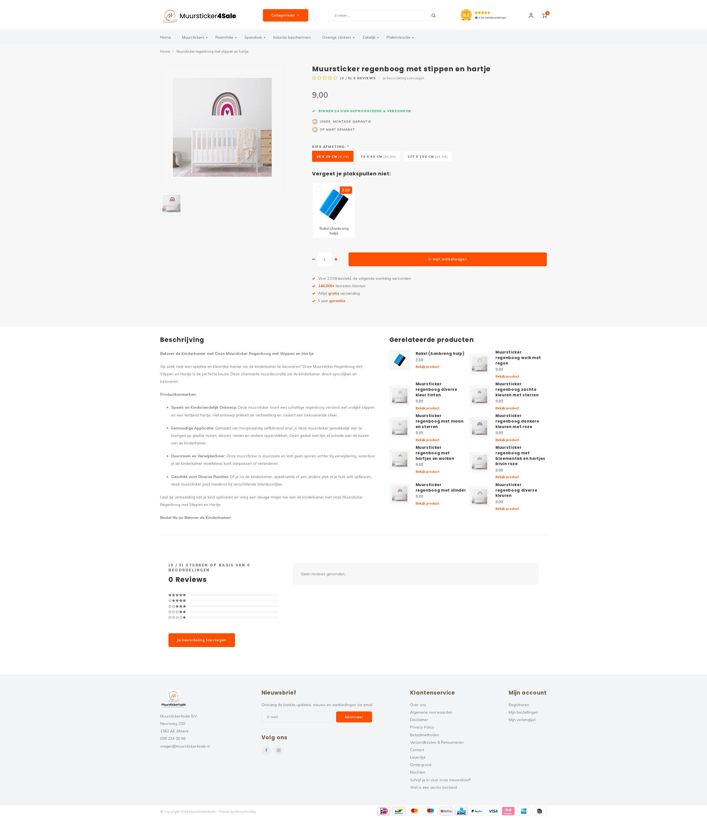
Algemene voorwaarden (431, 712)
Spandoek (253, 37)
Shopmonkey (245, 811)
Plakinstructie (398, 37)
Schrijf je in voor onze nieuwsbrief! (440, 779)
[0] (544, 15)
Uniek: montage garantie (345, 121)
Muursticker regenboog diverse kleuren (516, 490)
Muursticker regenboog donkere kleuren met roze (517, 421)
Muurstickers (193, 37)
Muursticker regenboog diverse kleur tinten (436, 389)
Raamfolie (224, 37)
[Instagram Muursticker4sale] (279, 750)
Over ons (418, 704)
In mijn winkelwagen (447, 259)
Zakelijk (369, 37)
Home (165, 37)
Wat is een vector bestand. (434, 787)
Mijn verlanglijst (522, 719)
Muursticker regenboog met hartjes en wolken (435, 453)
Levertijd (417, 757)
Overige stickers (336, 37)
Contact (417, 749)
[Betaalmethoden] (384, 811)
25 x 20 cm (332, 157)
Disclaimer (419, 719)
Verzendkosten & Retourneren (436, 742)
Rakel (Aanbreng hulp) (440, 353)
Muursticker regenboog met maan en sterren (440, 421)
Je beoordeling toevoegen (403, 78)
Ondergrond (420, 764)
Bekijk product (427, 367)
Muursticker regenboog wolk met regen (518, 358)
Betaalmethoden (424, 734)
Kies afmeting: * (330, 146)
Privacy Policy (422, 727)
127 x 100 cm (428, 157)
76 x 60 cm (378, 157)
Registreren (519, 704)
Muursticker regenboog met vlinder (441, 487)
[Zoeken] (433, 15)
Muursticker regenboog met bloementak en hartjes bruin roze (520, 456)
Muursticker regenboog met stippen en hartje (212, 51)
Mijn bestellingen (523, 712)
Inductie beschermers (292, 37)
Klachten (417, 772)
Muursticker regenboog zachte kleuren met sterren (517, 389)
